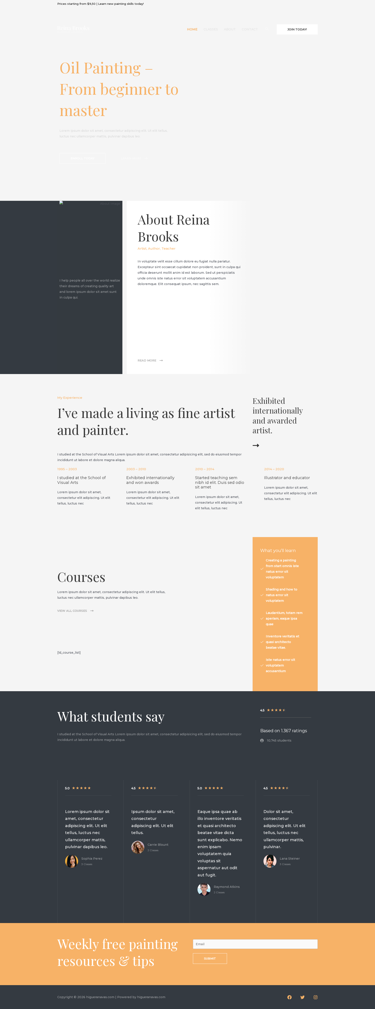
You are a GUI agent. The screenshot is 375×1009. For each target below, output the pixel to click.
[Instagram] (315, 997)
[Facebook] (289, 997)
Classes (211, 29)
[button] (82, 158)
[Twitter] (302, 997)
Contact (250, 29)
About (230, 29)
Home (192, 29)
